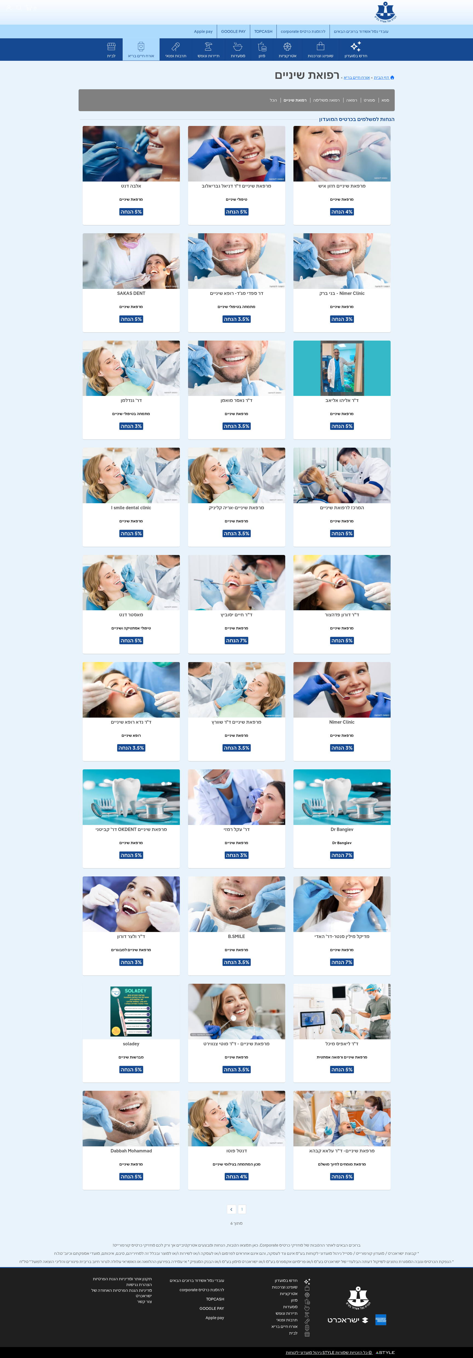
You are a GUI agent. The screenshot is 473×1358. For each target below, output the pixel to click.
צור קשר (144, 1301)
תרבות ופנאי (175, 55)
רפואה (351, 100)
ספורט (369, 100)
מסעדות (238, 55)
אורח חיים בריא (141, 55)
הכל (273, 100)
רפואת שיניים (295, 100)
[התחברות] (8, 7)
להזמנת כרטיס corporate (303, 31)
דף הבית (382, 77)
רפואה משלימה (326, 100)
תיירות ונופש (209, 55)
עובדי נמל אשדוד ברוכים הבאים (361, 31)
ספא (385, 100)
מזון (262, 55)
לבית (111, 55)
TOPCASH (263, 31)
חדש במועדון (356, 55)
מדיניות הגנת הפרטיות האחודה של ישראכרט (121, 1293)
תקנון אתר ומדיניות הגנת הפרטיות (122, 1278)
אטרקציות (287, 55)
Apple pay (203, 31)
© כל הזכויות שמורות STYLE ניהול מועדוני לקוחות (329, 1352)
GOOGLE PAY (233, 31)
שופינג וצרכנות (320, 55)
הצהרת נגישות (139, 1284)
